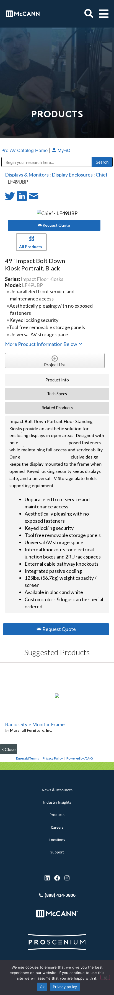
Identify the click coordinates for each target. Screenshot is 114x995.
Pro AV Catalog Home (25, 150)
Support (57, 852)
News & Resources (57, 790)
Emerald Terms (27, 758)
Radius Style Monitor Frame (35, 724)
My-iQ (63, 150)
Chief (102, 175)
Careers (57, 828)
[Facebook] (57, 878)
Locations (57, 840)
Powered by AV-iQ (79, 758)
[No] (105, 977)
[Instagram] (67, 878)
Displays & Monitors (27, 175)
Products (57, 815)
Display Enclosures (72, 175)
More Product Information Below (41, 344)
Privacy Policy (53, 758)
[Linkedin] (47, 878)
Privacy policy (65, 987)
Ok (42, 987)
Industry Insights (57, 803)
